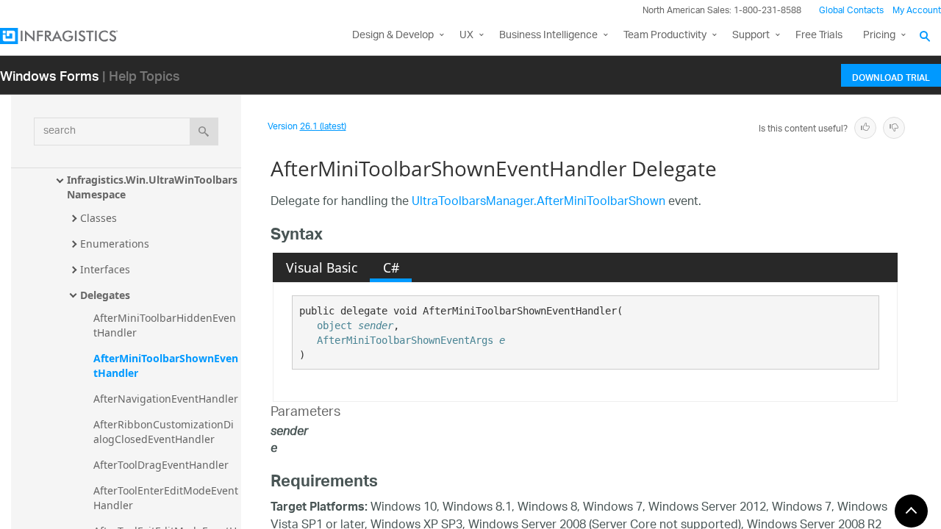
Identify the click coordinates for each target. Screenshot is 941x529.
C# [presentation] (391, 267)
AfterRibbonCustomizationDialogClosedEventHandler (163, 431)
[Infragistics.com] (73, 36)
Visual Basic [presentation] (321, 267)
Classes (98, 218)
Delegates (105, 295)
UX (466, 35)
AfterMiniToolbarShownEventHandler (165, 365)
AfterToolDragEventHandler (161, 465)
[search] (204, 131)
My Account (916, 11)
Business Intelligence (548, 35)
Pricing (879, 35)
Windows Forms (49, 75)
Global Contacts (851, 11)
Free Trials (818, 35)
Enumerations (114, 244)
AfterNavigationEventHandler (165, 399)
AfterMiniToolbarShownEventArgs (405, 340)
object (334, 325)
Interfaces (105, 269)
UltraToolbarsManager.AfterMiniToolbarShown (538, 202)
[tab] (321, 267)
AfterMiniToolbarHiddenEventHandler (164, 325)
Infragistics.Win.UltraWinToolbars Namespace (153, 187)
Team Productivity (664, 35)
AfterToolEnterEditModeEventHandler (165, 497)
